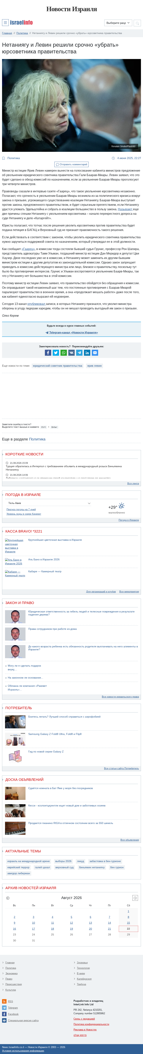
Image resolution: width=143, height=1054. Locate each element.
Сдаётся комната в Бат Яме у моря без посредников (60, 788)
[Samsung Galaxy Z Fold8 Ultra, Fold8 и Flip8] (15, 739)
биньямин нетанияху (92, 867)
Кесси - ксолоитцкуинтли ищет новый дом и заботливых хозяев (66, 805)
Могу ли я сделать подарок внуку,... (24, 667)
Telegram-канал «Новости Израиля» (73, 332)
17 (33, 928)
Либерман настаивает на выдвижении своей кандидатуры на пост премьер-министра (58, 478)
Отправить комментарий (73, 164)
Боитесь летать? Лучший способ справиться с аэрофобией (64, 716)
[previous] (8, 898)
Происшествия (13, 984)
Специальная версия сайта (23, 1020)
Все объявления (129, 840)
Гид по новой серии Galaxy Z (46, 751)
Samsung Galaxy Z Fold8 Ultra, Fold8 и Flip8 (55, 734)
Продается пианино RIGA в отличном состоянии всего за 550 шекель (70, 823)
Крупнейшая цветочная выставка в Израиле (55, 539)
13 (90, 922)
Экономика (11, 973)
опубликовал (36, 303)
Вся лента (133, 483)
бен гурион (117, 867)
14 (109, 922)
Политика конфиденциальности (91, 1024)
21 (109, 928)
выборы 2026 (63, 861)
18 (52, 928)
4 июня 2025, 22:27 (129, 158)
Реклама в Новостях (85, 1029)
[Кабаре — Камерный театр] (15, 574)
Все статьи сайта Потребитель (121, 768)
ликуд (80, 861)
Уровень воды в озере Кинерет (24, 514)
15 (128, 922)
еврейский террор (18, 867)
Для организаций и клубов (101, 591)
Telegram (13, 1007)
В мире (81, 973)
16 (14, 928)
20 (90, 928)
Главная (10, 962)
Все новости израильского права (120, 696)
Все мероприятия (129, 591)
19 (71, 928)
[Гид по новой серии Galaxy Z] (15, 756)
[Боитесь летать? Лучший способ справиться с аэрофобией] (15, 721)
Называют (125, 209)
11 (52, 922)
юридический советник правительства (57, 365)
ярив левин (94, 365)
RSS (10, 1001)
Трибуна (81, 984)
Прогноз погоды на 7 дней (21, 509)
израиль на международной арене (28, 861)
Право (8, 978)
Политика (13, 158)
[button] (17, 22)
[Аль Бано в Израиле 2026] (15, 562)
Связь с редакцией (84, 1018)
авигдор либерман (18, 873)
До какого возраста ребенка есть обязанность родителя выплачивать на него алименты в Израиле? (83, 648)
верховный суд (64, 867)
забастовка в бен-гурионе (105, 861)
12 (71, 922)
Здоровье (82, 962)
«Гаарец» (28, 249)
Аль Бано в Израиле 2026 (44, 559)
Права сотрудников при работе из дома (52, 629)
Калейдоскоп (84, 978)
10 (33, 922)
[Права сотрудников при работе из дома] (15, 634)
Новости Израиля (71, 9)
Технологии (83, 968)
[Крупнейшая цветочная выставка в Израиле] (15, 546)
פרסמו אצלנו (80, 1035)
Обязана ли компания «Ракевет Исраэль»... (27, 687)
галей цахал (42, 867)
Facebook (13, 1014)
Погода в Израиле (129, 520)
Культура (10, 989)
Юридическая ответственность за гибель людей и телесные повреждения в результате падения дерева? (81, 613)
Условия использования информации (23, 1050)
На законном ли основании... (25, 677)
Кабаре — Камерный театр (44, 571)
